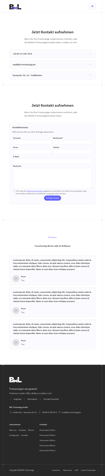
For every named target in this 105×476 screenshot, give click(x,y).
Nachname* (58, 138)
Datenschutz (67, 470)
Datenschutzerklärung (35, 191)
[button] (92, 6)
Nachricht (17, 166)
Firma (15, 147)
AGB (76, 470)
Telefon (56, 147)
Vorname (17, 138)
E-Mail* (16, 157)
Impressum (56, 470)
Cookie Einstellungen (88, 470)
